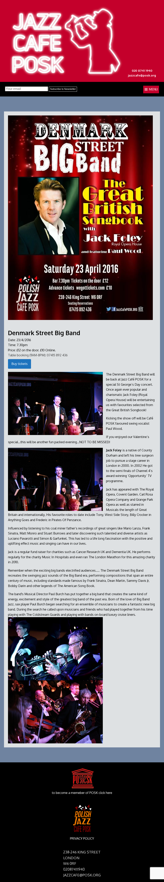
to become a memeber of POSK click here (82, 793)
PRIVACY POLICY (82, 838)
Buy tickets (19, 364)
